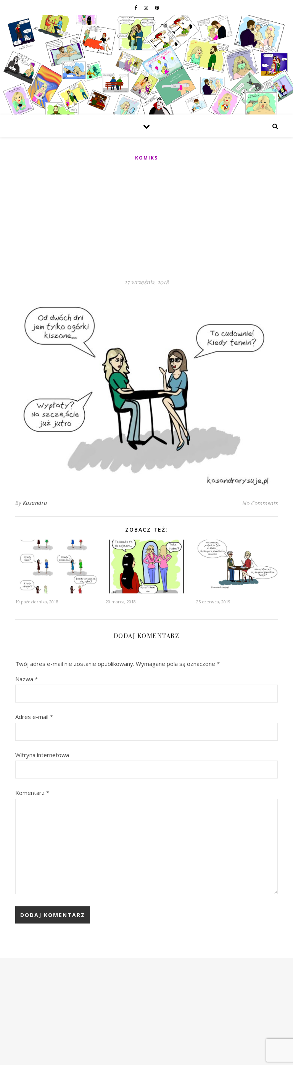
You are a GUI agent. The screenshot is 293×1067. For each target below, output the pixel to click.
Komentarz (32, 792)
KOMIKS (146, 158)
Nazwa (26, 679)
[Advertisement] (146, 220)
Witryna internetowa (42, 755)
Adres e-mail (34, 716)
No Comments (260, 503)
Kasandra (35, 502)
